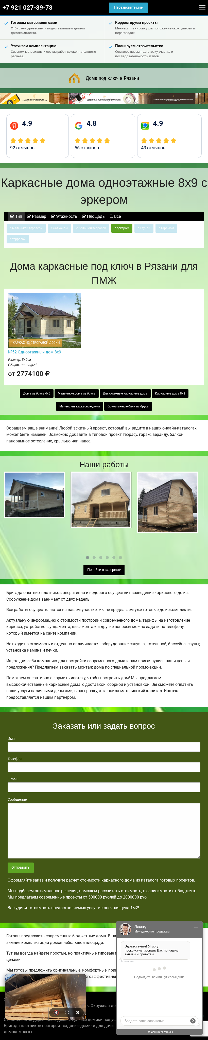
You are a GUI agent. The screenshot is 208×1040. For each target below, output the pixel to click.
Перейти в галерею (103, 570)
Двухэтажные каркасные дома (125, 393)
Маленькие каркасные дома (79, 406)
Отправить (20, 867)
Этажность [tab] (66, 216)
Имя (11, 739)
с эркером (122, 228)
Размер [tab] (38, 216)
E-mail (12, 779)
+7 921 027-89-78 (28, 7)
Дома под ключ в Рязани (112, 78)
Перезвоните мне (128, 7)
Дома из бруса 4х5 (36, 393)
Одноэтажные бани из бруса (128, 406)
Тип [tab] (18, 216)
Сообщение (17, 799)
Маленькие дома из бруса (76, 393)
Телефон (15, 759)
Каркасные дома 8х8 (170, 393)
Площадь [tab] (95, 216)
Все (117, 216)
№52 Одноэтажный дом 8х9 (34, 352)
